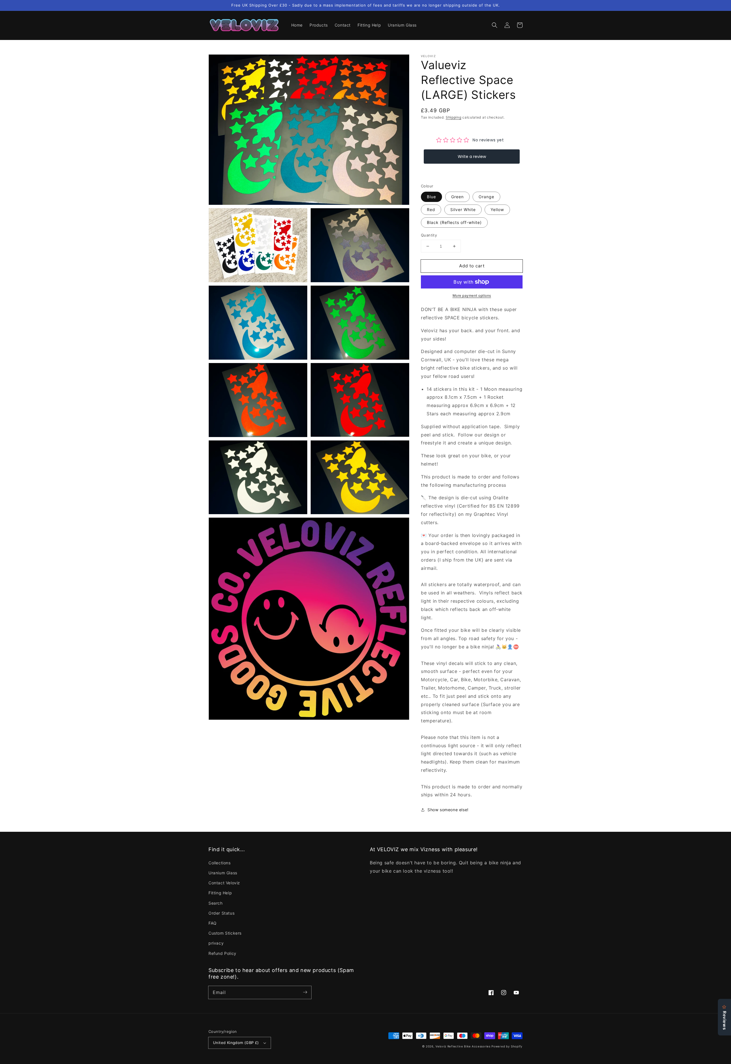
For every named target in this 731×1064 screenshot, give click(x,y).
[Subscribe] (305, 992)
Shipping (453, 117)
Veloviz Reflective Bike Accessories (463, 1046)
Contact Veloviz (224, 882)
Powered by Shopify (507, 1046)
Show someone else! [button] (448, 809)
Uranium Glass (222, 872)
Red (431, 209)
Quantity (429, 235)
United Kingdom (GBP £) (236, 1042)
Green (457, 196)
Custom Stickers (225, 933)
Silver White (463, 209)
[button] (494, 25)
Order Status (221, 913)
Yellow (497, 209)
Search (215, 903)
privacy (216, 943)
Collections (219, 862)
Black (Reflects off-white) (454, 222)
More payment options (472, 295)
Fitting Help (220, 892)
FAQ (212, 923)
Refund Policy (222, 953)
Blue (431, 196)
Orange (486, 196)
